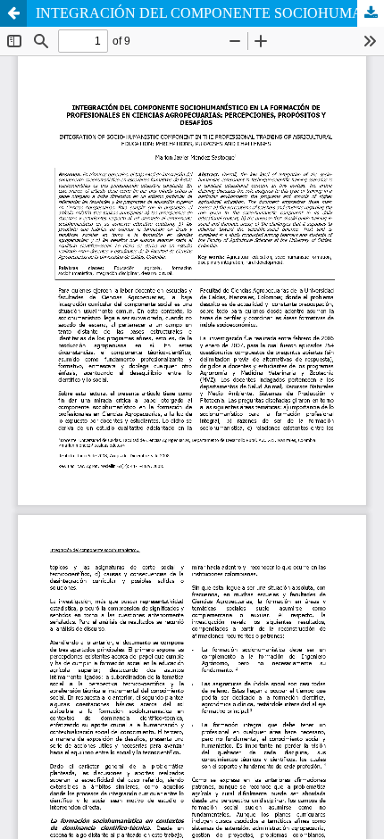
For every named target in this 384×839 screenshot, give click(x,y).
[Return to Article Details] (13, 13)
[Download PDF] (370, 13)
